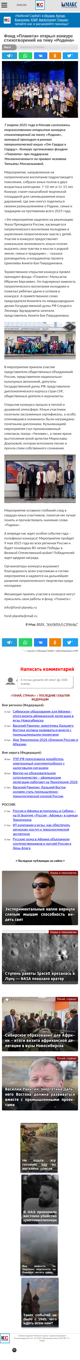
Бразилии (22, 20)
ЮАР (34, 20)
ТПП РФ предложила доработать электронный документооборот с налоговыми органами (39, 763)
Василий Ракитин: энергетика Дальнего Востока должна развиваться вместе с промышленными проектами (43, 730)
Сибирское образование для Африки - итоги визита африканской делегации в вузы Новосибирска (43, 716)
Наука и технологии (63, 873)
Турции (62, 20)
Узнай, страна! (67, 999)
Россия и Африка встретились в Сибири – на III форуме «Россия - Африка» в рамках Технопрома (45, 815)
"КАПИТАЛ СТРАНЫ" (62, 625)
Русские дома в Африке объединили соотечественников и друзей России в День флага (42, 844)
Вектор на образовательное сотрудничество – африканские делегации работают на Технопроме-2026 (45, 778)
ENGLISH (22, 5)
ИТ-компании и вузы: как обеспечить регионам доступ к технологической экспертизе (41, 829)
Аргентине (46, 20)
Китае (60, 16)
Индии (49, 16)
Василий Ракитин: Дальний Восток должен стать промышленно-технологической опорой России (39, 792)
